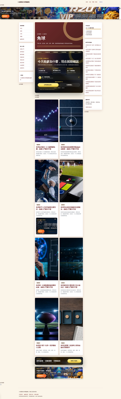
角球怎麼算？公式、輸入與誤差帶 (93, 58)
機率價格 (22, 54)
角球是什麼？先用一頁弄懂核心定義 (93, 46)
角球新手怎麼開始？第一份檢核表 (93, 74)
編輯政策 (22, 39)
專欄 (93, 2)
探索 (87, 2)
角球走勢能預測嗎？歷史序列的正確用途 (93, 91)
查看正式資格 (74, 360)
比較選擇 (22, 65)
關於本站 (31, 394)
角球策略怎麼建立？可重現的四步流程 (93, 71)
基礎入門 (22, 49)
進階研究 (22, 68)
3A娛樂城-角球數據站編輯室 (26, 78)
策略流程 (22, 57)
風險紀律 (22, 59)
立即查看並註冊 (48, 84)
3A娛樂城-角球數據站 (24, 2)
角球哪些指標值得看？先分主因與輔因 (93, 87)
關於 (96, 2)
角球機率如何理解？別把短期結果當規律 (93, 62)
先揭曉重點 (69, 84)
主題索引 (21, 394)
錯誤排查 (22, 62)
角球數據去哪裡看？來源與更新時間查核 (93, 82)
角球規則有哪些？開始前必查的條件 (93, 54)
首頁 (21, 28)
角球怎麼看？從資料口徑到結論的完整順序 (93, 50)
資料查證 (22, 51)
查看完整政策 (89, 107)
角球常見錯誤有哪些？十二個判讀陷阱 (93, 78)
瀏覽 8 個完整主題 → (41, 46)
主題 (90, 2)
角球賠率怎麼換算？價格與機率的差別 (93, 66)
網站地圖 (36, 394)
